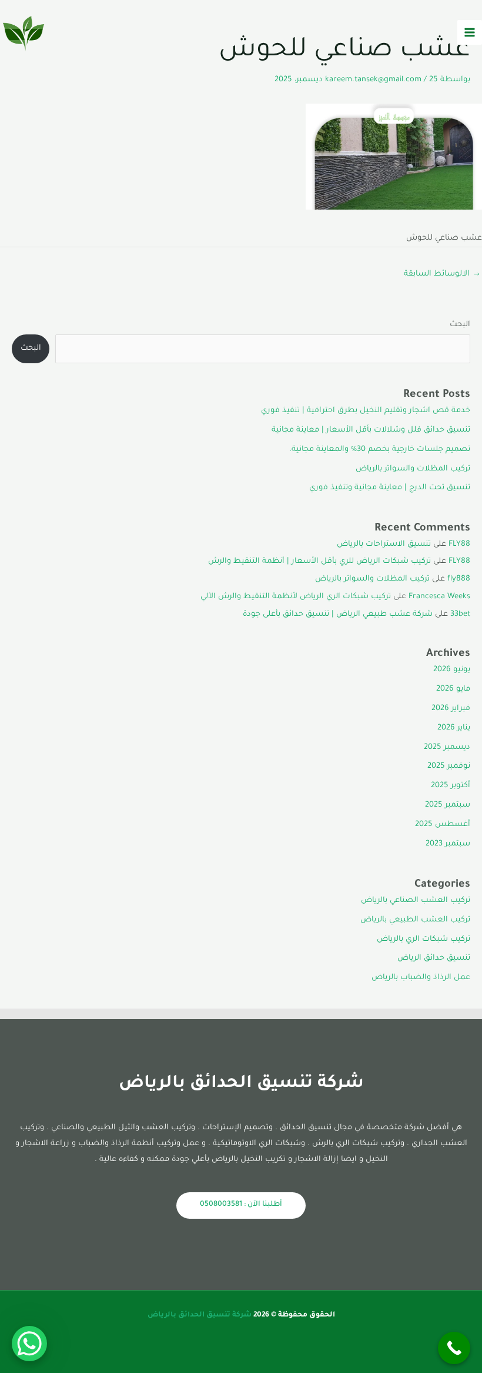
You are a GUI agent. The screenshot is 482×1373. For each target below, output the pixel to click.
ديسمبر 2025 (447, 748)
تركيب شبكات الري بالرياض (423, 940)
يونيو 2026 (451, 670)
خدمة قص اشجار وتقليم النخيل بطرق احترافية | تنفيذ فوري (365, 411)
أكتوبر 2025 (450, 786)
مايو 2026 (453, 689)
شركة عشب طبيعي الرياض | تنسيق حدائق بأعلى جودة (338, 615)
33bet (460, 615)
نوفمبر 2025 (448, 766)
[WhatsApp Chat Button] (29, 1343)
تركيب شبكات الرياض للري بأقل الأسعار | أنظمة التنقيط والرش (319, 562)
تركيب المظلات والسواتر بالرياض (413, 469)
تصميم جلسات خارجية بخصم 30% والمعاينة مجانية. (379, 450)
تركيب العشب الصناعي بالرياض (415, 901)
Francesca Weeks (439, 597)
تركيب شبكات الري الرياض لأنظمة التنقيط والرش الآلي (295, 597)
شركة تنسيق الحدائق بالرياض (200, 1315)
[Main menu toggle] (469, 32)
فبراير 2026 (450, 709)
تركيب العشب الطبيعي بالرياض (415, 920)
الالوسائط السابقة (442, 274)
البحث (460, 325)
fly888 (458, 579)
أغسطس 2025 (442, 825)
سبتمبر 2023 (448, 844)
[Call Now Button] (454, 1348)
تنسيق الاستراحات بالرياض (384, 544)
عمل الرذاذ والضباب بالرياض (420, 978)
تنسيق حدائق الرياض (433, 958)
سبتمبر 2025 (447, 805)
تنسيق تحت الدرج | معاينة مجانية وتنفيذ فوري (389, 488)
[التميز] (23, 32)
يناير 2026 (453, 728)
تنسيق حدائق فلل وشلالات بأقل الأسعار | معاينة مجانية (371, 430)
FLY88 (459, 544)
